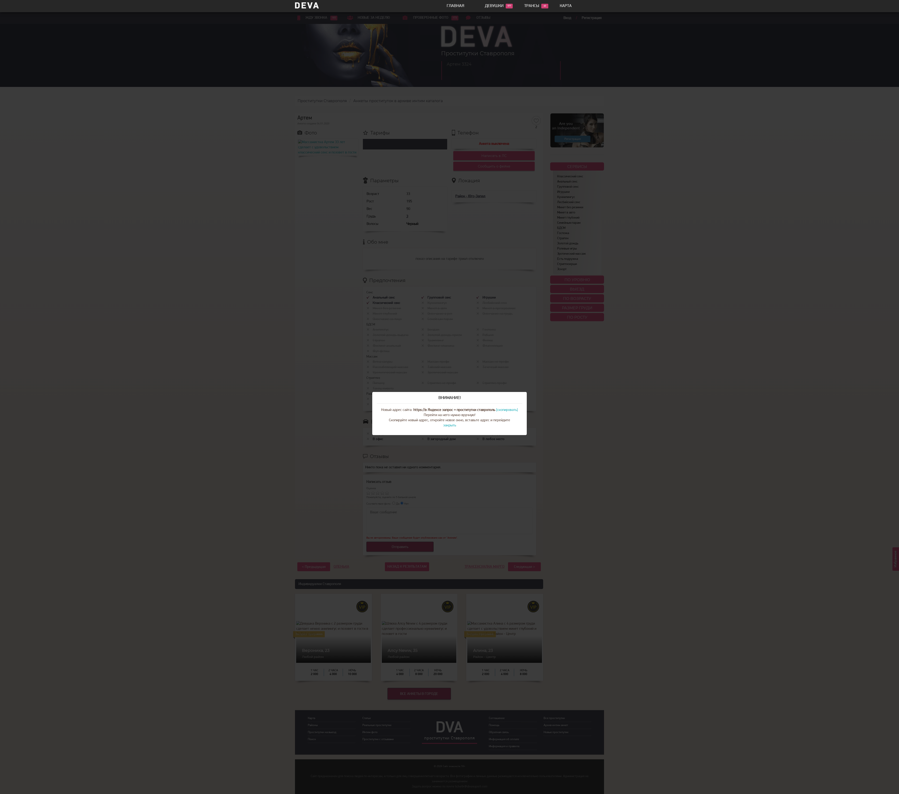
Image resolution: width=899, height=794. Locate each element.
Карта (566, 6)
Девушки (494, 6)
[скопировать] (507, 410)
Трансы (531, 6)
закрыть (449, 425)
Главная (455, 6)
